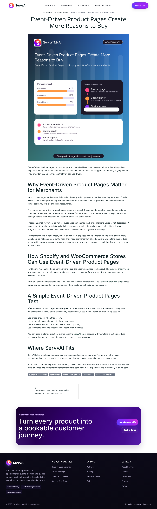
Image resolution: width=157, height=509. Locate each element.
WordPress (87, 375)
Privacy (125, 481)
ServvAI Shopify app (119, 269)
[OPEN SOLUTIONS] (71, 5)
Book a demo (130, 430)
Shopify (98, 12)
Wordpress (108, 12)
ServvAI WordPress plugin (112, 281)
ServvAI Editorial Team (57, 12)
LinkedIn (128, 504)
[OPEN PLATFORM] (54, 5)
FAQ (88, 481)
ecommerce (55, 375)
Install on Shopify (127, 422)
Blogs (91, 12)
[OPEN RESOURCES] (88, 5)
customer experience (38, 375)
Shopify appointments (61, 467)
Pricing (90, 471)
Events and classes (60, 476)
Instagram (137, 504)
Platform (90, 467)
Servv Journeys (58, 471)
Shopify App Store (59, 481)
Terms (124, 486)
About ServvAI (128, 467)
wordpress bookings (104, 375)
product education (71, 375)
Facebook (147, 504)
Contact (125, 471)
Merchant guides (94, 476)
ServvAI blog (80, 334)
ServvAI (20, 5)
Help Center (127, 476)
